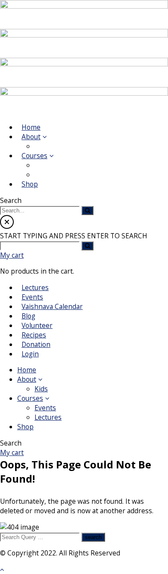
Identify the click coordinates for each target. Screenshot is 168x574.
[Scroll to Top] (2, 569)
